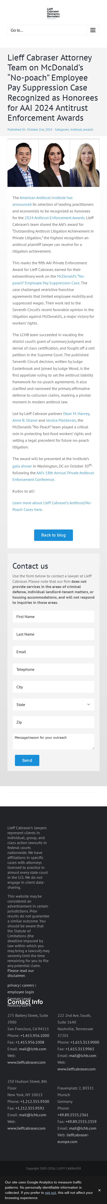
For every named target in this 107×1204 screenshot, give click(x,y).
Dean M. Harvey (76, 413)
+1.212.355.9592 (29, 1108)
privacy (13, 985)
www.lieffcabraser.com (26, 1062)
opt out (50, 1193)
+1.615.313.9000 (84, 1042)
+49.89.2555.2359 (81, 1121)
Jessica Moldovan (61, 420)
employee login (20, 991)
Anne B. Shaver (25, 420)
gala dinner (22, 466)
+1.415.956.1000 (34, 1035)
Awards (88, 129)
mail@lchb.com (32, 1048)
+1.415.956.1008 (29, 1042)
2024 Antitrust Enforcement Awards (55, 217)
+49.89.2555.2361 (73, 1114)
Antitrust (76, 129)
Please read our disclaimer (20, 973)
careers (28, 985)
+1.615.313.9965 (79, 1048)
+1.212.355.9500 (34, 1101)
